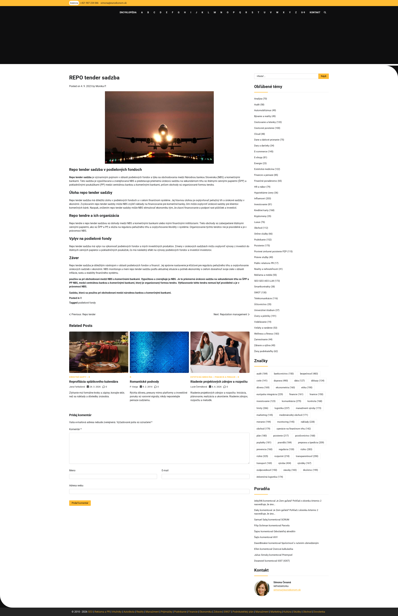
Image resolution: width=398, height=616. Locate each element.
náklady (308, 421)
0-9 (303, 12)
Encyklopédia (128, 12)
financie (296, 394)
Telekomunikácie (263, 298)
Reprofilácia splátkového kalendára (93, 381)
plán (262, 435)
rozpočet (281, 456)
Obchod (258, 227)
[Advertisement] (199, 42)
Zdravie (218, 611)
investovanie (266, 401)
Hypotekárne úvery (263, 192)
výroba (284, 463)
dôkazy (317, 380)
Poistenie (259, 245)
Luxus (257, 222)
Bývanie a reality (262, 116)
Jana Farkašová (77, 386)
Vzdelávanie (260, 322)
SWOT (257, 292)
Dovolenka (319, 611)
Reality (140, 611)
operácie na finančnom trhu (294, 428)
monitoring (285, 421)
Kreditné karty (77, 377)
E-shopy (258, 157)
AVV (275, 537)
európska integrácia (270, 394)
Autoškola (128, 611)
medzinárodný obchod (293, 415)
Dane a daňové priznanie (266, 139)
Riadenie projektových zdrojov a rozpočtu (219, 381)
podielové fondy (87, 302)
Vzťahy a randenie (263, 327)
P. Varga (134, 386)
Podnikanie (260, 239)
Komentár (75, 429)
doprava (281, 380)
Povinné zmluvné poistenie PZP (270, 251)
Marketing (276, 611)
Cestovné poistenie (264, 128)
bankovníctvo (284, 373)
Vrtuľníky (117, 611)
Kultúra (287, 611)
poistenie (281, 435)
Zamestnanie (261, 339)
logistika (282, 408)
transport (264, 463)
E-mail (165, 470)
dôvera (263, 387)
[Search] (325, 12)
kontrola (315, 401)
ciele (262, 380)
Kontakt (315, 12)
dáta (299, 380)
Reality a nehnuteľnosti (266, 269)
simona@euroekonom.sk (287, 589)
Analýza (258, 98)
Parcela (285, 525)
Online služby (261, 233)
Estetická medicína (201, 377)
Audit (257, 104)
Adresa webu (76, 485)
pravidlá (285, 442)
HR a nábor (260, 186)
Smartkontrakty (262, 286)
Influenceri (259, 198)
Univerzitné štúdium (264, 310)
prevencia (264, 449)
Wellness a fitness (263, 333)
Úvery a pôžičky (262, 316)
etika (306, 387)
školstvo (310, 470)
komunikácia (291, 401)
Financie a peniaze (225, 377)
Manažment (152, 611)
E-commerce (260, 151)
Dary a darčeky (261, 145)
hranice (316, 394)
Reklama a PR (102, 611)
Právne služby (261, 257)
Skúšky (297, 611)
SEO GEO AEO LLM (264, 280)
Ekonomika (205, 611)
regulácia (286, 449)
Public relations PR (264, 263)
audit (262, 373)
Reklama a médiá (263, 275)
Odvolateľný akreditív (284, 531)
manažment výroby (308, 408)
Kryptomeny (260, 216)
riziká (262, 456)
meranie (264, 421)
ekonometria (285, 387)
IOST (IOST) (284, 560)
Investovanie (260, 204)
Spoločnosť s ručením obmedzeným (300, 543)
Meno (72, 470)
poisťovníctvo (305, 435)
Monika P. (101, 86)
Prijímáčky (166, 611)
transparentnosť (307, 456)
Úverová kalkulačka (283, 549)
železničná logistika (270, 476)
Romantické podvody (144, 381)
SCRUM (285, 519)
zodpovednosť (267, 470)
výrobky (304, 463)
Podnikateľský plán (243, 611)
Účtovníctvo (260, 304)
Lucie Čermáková (198, 386)
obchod (263, 428)
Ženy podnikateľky (263, 351)
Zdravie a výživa (262, 345)
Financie (193, 611)
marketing (265, 415)
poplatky (264, 442)
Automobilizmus (262, 110)
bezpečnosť (309, 373)
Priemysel (287, 555)
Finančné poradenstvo (265, 181)
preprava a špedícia (311, 442)
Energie (258, 163)
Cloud (257, 134)
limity (262, 408)
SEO (90, 611)
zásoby (290, 470)
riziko (306, 449)
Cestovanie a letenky (265, 122)
